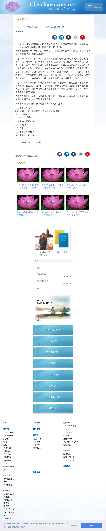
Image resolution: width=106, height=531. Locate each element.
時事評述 (67, 435)
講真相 (6, 438)
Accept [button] (91, 525)
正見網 (6, 506)
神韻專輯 (37, 445)
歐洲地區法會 (68, 457)
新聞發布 (7, 451)
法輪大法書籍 (61, 252)
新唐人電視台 (8, 509)
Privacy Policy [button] (18, 527)
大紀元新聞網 (8, 512)
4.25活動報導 (8, 435)
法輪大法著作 (8, 494)
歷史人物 (37, 438)
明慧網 (6, 503)
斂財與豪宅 (68, 438)
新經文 (38, 267)
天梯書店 (7, 497)
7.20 (65, 429)
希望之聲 (7, 515)
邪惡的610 (67, 432)
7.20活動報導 (8, 432)
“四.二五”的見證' (70, 426)
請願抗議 (7, 460)
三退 (5, 445)
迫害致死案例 (8, 479)
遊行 (5, 442)
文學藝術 (37, 448)
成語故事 (37, 442)
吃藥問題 (67, 445)
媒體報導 (7, 457)
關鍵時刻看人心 (42, 281)
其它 (5, 470)
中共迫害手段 (21, 19)
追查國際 (7, 518)
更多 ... (38, 288)
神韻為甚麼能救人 (43, 274)
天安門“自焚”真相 (70, 442)
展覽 (5, 463)
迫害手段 (7, 482)
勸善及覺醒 (8, 485)
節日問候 (7, 454)
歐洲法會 (67, 454)
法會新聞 (7, 448)
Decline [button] (74, 525)
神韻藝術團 (8, 500)
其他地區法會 (68, 460)
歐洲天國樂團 (8, 466)
